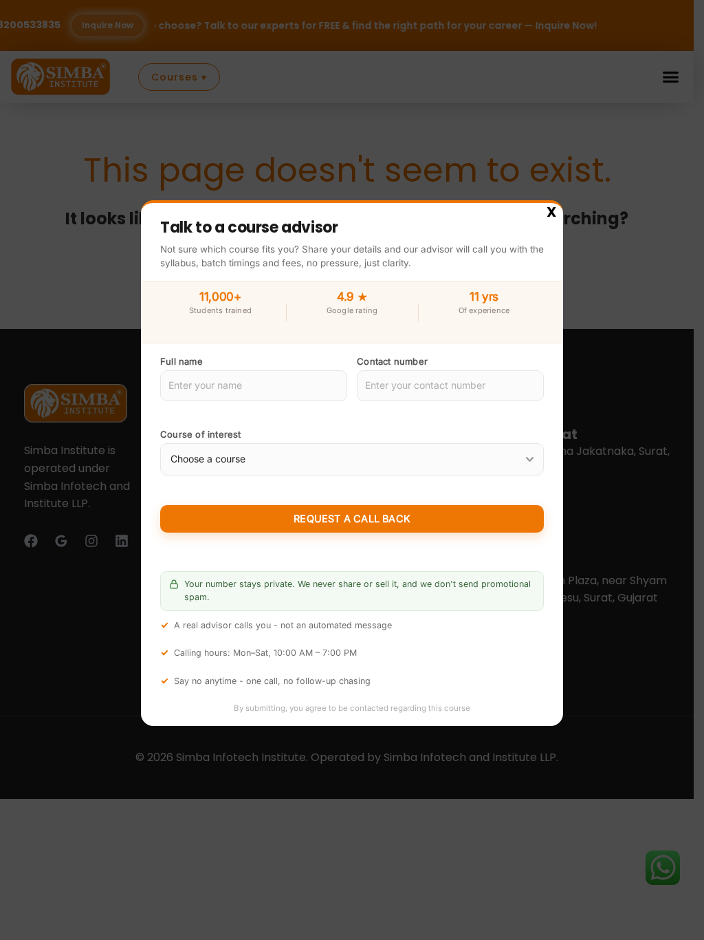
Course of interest (200, 434)
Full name (181, 361)
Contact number (392, 361)
